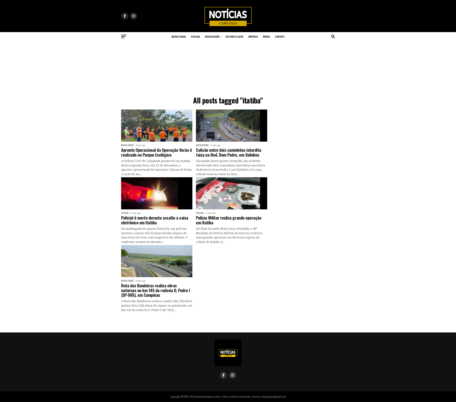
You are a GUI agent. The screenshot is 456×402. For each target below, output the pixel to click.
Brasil (266, 36)
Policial (195, 36)
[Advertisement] (228, 68)
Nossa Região (212, 36)
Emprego (253, 36)
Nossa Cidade (179, 36)
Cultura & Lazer (234, 36)
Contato (279, 36)
